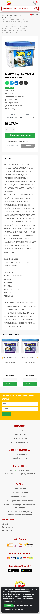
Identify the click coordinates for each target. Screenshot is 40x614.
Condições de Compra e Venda (20, 501)
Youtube (8, 530)
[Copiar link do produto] (26, 83)
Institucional (20, 426)
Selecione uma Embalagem (17, 114)
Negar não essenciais (24, 605)
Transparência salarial (20, 442)
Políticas (20, 484)
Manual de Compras (20, 458)
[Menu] (3, 3)
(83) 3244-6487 (23, 470)
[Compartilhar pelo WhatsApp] (7, 83)
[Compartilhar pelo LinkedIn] (16, 83)
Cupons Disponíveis (20, 454)
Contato (20, 430)
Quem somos (20, 434)
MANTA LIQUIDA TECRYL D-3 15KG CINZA (30, 358)
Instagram (8, 524)
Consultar (29, 146)
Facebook (8, 527)
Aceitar (8, 605)
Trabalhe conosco (20, 438)
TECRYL (12, 93)
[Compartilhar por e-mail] (21, 83)
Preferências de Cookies (14, 610)
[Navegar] (2, 358)
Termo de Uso (20, 489)
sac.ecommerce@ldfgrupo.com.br (21, 473)
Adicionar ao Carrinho (21, 135)
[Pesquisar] (36, 8)
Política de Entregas (20, 493)
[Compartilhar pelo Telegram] (12, 83)
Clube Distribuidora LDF (20, 450)
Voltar (35, 15)
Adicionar (11, 384)
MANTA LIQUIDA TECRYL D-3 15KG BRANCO (10, 358)
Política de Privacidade (20, 497)
